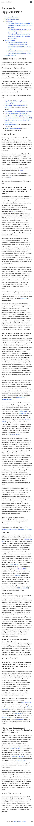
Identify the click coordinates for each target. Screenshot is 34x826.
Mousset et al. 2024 (14, 434)
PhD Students (8, 21)
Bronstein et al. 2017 (21, 397)
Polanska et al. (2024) (18, 756)
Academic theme (17, 821)
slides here (23, 298)
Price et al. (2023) (26, 702)
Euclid (13, 211)
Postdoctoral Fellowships (12, 19)
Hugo (24, 821)
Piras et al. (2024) (21, 761)
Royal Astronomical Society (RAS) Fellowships (18, 116)
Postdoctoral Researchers (12, 17)
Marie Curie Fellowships (11, 124)
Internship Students (10, 55)
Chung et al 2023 (14, 564)
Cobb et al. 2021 (23, 411)
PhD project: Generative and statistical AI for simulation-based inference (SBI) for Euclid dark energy (20, 25)
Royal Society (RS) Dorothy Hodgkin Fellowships (18, 111)
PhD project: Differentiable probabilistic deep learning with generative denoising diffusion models (19, 36)
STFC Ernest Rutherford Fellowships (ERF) (16, 113)
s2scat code (18, 713)
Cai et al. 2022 (22, 569)
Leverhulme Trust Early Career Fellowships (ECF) (18, 118)
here (21, 170)
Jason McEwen (6, 2)
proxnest (17, 575)
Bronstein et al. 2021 (7, 399)
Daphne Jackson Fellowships (13, 128)
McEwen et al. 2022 (24, 413)
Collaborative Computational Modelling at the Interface (17, 529)
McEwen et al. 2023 (23, 588)
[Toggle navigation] (31, 2)
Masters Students (10, 40)
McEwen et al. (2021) (15, 748)
